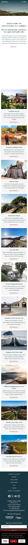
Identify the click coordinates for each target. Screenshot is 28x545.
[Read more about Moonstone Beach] (14, 203)
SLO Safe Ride (14, 250)
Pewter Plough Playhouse (14, 284)
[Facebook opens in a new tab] (9, 496)
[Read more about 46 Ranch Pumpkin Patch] (14, 135)
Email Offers (14, 479)
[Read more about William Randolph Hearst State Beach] (14, 374)
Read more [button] (13, 46)
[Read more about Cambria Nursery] (14, 99)
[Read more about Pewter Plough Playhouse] (14, 272)
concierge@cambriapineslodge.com (15, 510)
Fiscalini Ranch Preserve (14, 456)
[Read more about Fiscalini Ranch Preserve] (14, 444)
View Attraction (13, 122)
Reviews (14, 477)
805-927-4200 (16, 506)
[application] (14, 538)
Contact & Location (14, 474)
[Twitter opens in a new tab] (12, 496)
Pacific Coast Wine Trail (14, 422)
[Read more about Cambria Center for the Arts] (14, 306)
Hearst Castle (14, 181)
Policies (14, 488)
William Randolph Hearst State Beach (14, 387)
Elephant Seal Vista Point (14, 352)
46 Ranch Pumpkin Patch (14, 147)
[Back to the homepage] (4, 2)
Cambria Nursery (14, 111)
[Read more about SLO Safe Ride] (14, 238)
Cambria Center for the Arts (14, 318)
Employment (14, 482)
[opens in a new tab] (9, 517)
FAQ (14, 485)
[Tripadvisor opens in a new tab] (15, 496)
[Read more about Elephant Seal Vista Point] (14, 340)
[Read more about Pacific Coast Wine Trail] (14, 410)
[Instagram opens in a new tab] (19, 496)
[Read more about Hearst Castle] (14, 169)
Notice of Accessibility (14, 491)
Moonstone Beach (14, 216)
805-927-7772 (15, 508)
